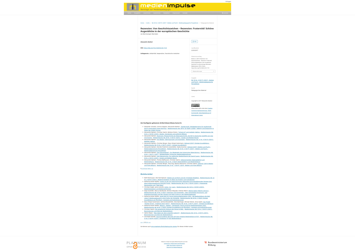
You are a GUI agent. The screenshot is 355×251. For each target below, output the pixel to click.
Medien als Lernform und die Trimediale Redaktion (183, 178)
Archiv (148, 23)
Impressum (176, 13)
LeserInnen (146, 13)
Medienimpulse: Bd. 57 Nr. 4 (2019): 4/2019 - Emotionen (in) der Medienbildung (178, 217)
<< (141, 222)
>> (152, 168)
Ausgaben (137, 13)
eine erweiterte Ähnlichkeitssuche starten (164, 226)
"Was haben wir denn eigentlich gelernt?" (166, 213)
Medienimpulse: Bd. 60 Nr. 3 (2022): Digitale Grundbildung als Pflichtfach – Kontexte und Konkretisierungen (176, 199)
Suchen (225, 13)
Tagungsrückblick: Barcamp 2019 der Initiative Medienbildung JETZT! (178, 216)
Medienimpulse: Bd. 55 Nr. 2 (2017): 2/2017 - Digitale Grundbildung (165, 145)
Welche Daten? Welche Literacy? (199, 191)
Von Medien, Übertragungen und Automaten (171, 139)
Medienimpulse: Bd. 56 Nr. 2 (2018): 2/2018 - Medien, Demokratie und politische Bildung (178, 133)
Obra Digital (173, 245)
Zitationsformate (197, 71)
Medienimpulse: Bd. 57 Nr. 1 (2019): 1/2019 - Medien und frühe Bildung (179, 165)
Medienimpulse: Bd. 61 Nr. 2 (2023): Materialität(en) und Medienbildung (177, 162)
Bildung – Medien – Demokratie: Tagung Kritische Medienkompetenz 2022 (183, 205)
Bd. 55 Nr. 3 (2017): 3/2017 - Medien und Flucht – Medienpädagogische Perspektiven (175, 23)
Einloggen (228, 1)
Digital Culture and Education (177, 243)
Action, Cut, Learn (170, 187)
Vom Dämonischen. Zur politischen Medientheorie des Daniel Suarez (178, 156)
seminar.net (179, 245)
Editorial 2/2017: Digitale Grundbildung (196, 143)
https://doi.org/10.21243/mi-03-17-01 (155, 48)
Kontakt (185, 13)
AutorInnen (156, 13)
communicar (167, 243)
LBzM (168, 245)
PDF (195, 41)
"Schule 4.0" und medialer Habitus (189, 132)
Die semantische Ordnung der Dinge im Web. (169, 209)
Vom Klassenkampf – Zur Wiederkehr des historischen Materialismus (178, 152)
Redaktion (166, 13)
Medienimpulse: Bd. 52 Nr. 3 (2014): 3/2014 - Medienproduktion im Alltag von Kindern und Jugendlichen (179, 179)
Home (129, 13)
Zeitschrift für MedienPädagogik (174, 247)
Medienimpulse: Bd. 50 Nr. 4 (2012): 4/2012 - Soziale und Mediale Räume (176, 138)
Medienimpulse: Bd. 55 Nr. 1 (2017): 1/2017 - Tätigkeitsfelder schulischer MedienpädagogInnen (178, 153)
